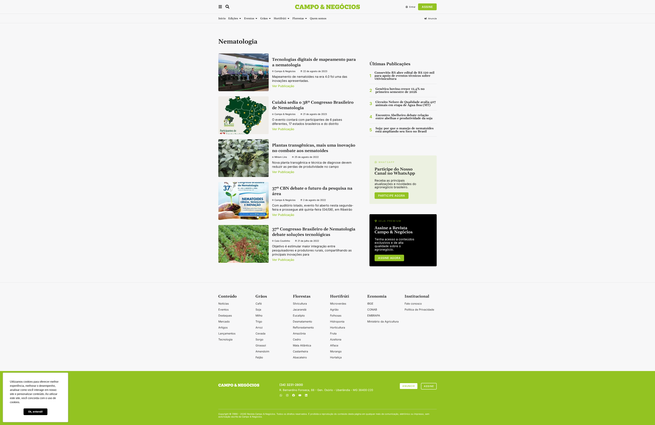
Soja (258, 309)
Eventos (223, 309)
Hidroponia (337, 321)
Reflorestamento (303, 327)
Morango (336, 351)
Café (259, 303)
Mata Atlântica (302, 345)
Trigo (259, 321)
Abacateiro (300, 357)
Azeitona (335, 339)
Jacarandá (299, 309)
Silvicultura (300, 303)
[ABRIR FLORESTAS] (306, 18)
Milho (259, 315)
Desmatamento (302, 321)
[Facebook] (293, 395)
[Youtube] (300, 395)
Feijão (259, 357)
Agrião (334, 309)
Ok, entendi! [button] (35, 411)
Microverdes (338, 303)
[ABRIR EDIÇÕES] (240, 18)
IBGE (370, 303)
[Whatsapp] (281, 395)
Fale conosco (413, 303)
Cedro (297, 339)
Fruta (333, 333)
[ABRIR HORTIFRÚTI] (288, 18)
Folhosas (335, 315)
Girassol (261, 345)
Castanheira (300, 351)
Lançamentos (226, 333)
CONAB (372, 309)
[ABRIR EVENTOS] (256, 18)
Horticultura (337, 327)
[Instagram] (287, 395)
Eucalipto (299, 315)
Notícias (223, 303)
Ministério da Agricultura (383, 321)
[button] (220, 7)
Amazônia (299, 333)
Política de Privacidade (419, 309)
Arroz (259, 327)
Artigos (223, 327)
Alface (334, 345)
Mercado (224, 321)
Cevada (260, 333)
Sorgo (259, 339)
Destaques (225, 315)
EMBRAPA (373, 315)
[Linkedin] (306, 395)
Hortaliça (336, 357)
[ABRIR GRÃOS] (269, 18)
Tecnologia (225, 339)
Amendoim (262, 351)
